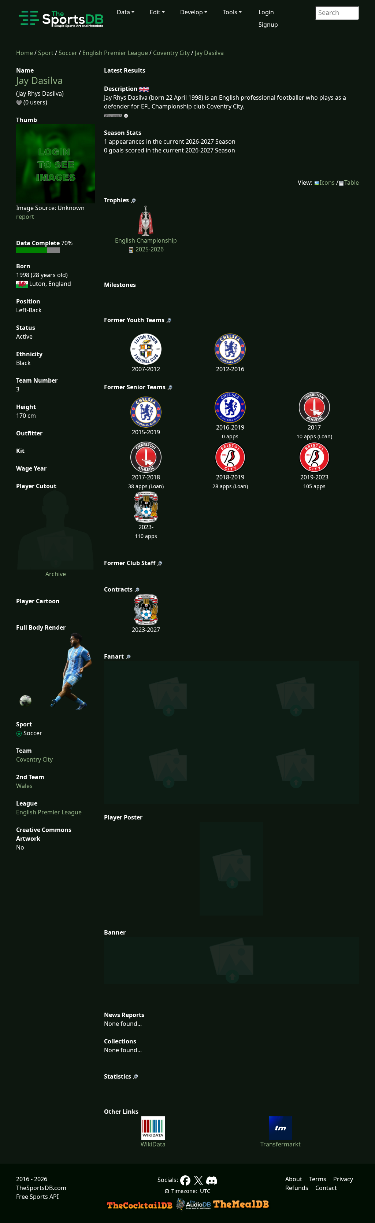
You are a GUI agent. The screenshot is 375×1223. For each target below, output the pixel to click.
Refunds (296, 1188)
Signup (268, 25)
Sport (45, 53)
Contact (326, 1188)
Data (123, 12)
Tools (230, 12)
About (293, 1179)
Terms (317, 1179)
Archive (55, 574)
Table (351, 182)
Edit (155, 12)
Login (266, 12)
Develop (191, 12)
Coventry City (171, 53)
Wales (24, 786)
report (25, 217)
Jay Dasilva (209, 53)
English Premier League (115, 53)
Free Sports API (37, 1197)
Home (24, 53)
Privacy (343, 1179)
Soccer (68, 53)
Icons (327, 182)
